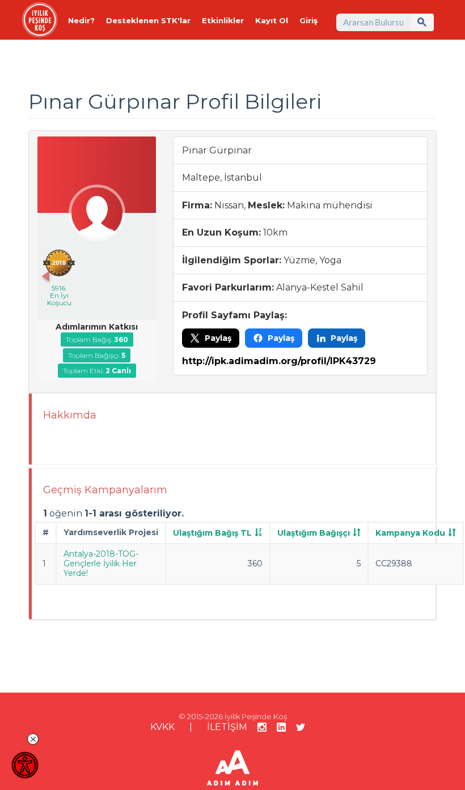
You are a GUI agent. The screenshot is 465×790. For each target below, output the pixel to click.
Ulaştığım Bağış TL (212, 533)
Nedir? (81, 20)
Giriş (308, 20)
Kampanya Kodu (410, 533)
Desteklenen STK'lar (148, 20)
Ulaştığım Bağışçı (313, 533)
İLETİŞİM (227, 726)
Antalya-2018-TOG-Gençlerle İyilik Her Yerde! (101, 563)
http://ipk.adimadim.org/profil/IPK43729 (279, 361)
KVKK (162, 726)
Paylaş (218, 338)
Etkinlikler (223, 20)
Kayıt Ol (271, 20)
